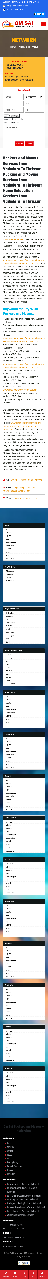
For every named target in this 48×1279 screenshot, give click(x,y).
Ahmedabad (10, 545)
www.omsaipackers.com (14, 239)
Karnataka (10, 574)
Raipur (8, 619)
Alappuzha (10, 558)
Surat (8, 629)
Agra (7, 539)
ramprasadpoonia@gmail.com (19, 80)
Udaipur (9, 671)
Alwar (8, 674)
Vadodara (9, 626)
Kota (7, 664)
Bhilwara (9, 677)
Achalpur (9, 529)
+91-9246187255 (14, 64)
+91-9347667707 (14, 68)
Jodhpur (9, 658)
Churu (8, 680)
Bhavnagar (10, 632)
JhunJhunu (10, 684)
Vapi (7, 639)
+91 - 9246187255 (14, 10)
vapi (7, 880)
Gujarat (9, 578)
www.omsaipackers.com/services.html (20, 390)
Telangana (10, 571)
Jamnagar (10, 635)
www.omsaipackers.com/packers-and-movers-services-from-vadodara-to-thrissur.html (22, 426)
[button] (35, 14)
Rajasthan (10, 581)
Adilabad (9, 533)
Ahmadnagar (11, 542)
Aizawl (8, 549)
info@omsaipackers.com (17, 6)
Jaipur (8, 655)
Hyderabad (10, 613)
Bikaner (9, 661)
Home (13, 47)
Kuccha (9, 642)
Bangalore (10, 616)
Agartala (9, 536)
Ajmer (8, 552)
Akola (8, 555)
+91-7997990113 (34, 480)
